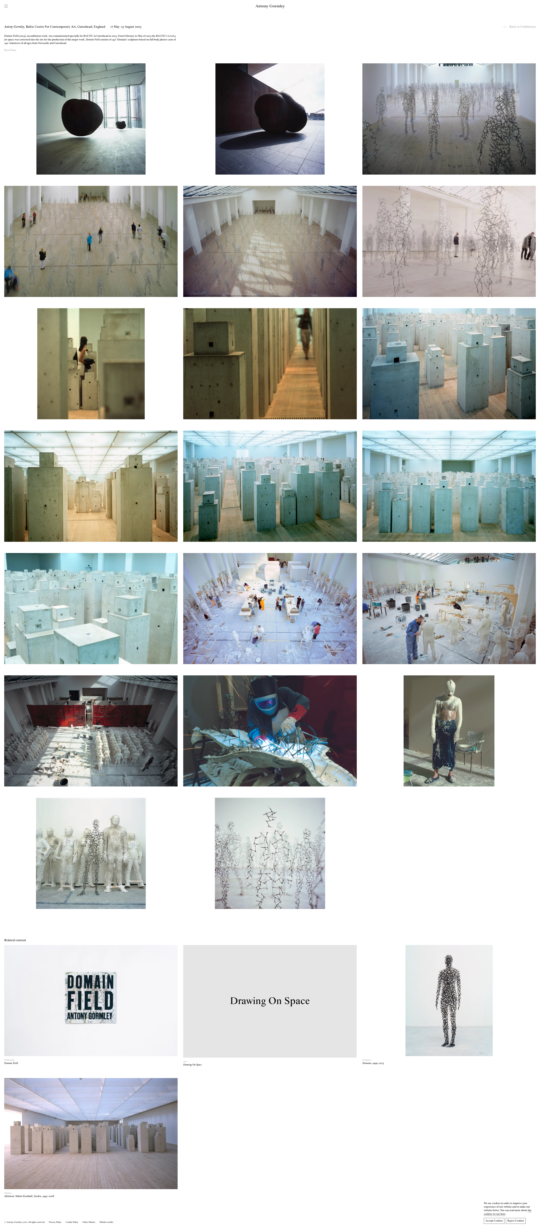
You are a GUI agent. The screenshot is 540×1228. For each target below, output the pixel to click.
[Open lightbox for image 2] (270, 118)
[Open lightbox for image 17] (270, 730)
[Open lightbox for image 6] (449, 241)
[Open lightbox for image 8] (270, 363)
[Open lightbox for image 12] (449, 486)
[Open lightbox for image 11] (270, 486)
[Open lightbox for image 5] (270, 241)
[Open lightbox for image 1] (91, 118)
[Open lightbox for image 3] (449, 118)
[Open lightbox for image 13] (91, 608)
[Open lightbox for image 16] (91, 730)
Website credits (106, 1222)
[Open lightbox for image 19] (91, 853)
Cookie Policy (72, 1222)
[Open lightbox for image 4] (91, 241)
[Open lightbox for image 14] (270, 608)
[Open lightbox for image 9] (449, 363)
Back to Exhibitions (522, 27)
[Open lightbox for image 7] (91, 363)
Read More (10, 50)
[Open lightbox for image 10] (91, 486)
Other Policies (88, 1222)
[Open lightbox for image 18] (449, 730)
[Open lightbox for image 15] (449, 608)
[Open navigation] (6, 6)
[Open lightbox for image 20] (270, 853)
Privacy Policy (55, 1222)
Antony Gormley (270, 6)
